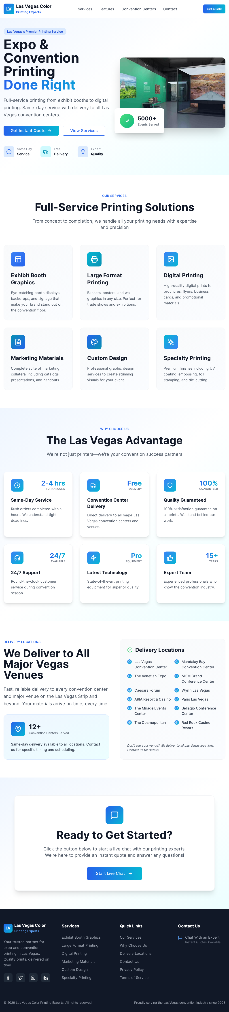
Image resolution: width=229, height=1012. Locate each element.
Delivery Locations (135, 953)
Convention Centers (138, 9)
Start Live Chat (110, 873)
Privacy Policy (132, 969)
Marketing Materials (78, 961)
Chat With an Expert (202, 937)
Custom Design (75, 969)
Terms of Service (134, 977)
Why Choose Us (133, 945)
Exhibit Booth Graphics (81, 937)
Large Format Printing (80, 945)
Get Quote (214, 9)
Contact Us (129, 961)
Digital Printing (74, 953)
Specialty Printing (76, 977)
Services (85, 9)
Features (107, 9)
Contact (170, 9)
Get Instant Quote (28, 130)
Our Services (130, 937)
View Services (84, 130)
